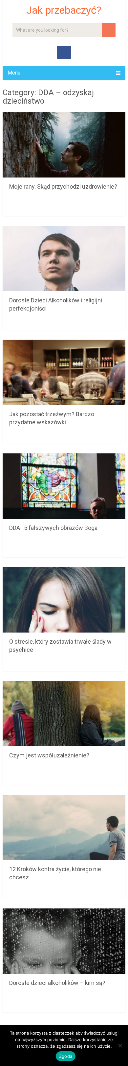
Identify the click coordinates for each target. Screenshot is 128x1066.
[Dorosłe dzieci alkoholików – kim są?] (64, 941)
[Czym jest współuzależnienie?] (64, 713)
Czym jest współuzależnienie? (49, 755)
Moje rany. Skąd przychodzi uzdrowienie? (63, 186)
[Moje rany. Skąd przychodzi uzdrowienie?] (64, 145)
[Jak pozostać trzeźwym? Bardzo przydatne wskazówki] (64, 372)
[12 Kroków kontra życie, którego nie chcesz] (64, 827)
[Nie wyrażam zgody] (120, 1045)
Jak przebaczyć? (63, 10)
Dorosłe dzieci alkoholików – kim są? (57, 982)
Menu (14, 73)
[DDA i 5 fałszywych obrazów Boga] (64, 486)
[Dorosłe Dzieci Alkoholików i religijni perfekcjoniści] (64, 258)
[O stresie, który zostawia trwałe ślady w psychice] (64, 600)
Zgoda (65, 1056)
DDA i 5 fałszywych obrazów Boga (53, 527)
